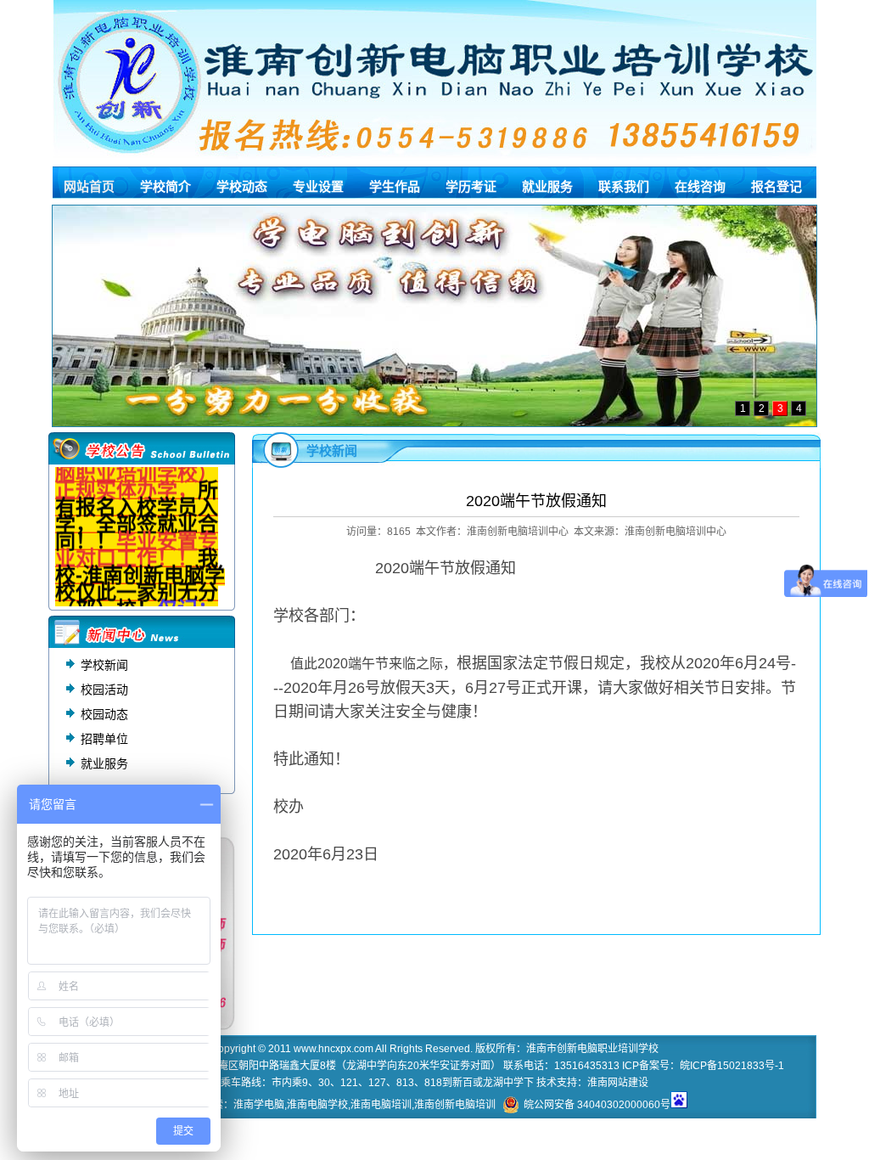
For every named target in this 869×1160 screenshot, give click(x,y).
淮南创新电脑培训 (455, 1105)
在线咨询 (700, 186)
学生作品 (394, 186)
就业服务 (547, 186)
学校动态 (241, 186)
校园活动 (104, 689)
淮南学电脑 (258, 1105)
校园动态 (104, 714)
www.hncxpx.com (333, 1049)
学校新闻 (104, 665)
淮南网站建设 (617, 1083)
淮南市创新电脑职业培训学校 (592, 1049)
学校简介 (165, 186)
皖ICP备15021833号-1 (732, 1066)
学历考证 (471, 186)
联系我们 (623, 186)
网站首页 (89, 186)
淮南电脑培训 (381, 1105)
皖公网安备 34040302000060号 (597, 1105)
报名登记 (776, 186)
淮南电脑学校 (317, 1105)
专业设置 (318, 186)
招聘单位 (104, 739)
